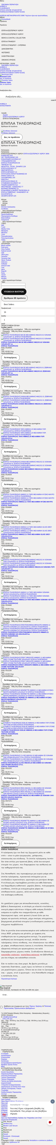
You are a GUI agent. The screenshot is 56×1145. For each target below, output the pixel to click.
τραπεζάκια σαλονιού (30, 955)
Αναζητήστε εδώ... (6, 90)
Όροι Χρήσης (6, 1099)
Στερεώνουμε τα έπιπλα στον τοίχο (13, 1087)
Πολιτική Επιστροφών (9, 1076)
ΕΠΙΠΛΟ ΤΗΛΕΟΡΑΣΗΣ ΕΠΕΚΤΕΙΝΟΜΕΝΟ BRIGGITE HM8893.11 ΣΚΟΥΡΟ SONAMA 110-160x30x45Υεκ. (25, 633)
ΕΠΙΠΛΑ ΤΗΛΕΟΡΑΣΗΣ (9, 346)
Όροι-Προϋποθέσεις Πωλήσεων (12, 1101)
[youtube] (1, 1048)
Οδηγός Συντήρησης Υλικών (11, 1088)
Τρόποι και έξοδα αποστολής (11, 1081)
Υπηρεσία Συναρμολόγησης (11, 1085)
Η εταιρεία (4, 1054)
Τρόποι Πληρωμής (7, 1079)
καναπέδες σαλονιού (10, 955)
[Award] (4, 1134)
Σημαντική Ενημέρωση (9, 1120)
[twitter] (1, 1043)
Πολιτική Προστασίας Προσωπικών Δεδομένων (27, 1007)
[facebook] (1, 1041)
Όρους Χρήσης (36, 1006)
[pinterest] (1, 1044)
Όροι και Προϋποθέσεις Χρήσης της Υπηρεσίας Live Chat (21, 1118)
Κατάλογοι (5, 1061)
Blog (3, 1066)
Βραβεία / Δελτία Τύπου (9, 1065)
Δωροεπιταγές (6, 1083)
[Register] (55, 1000)
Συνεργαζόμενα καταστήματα (11, 1063)
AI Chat (4, 1094)
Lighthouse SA (14, 1142)
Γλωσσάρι (4, 1090)
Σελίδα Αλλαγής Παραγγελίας (11, 1092)
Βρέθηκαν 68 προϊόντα (15, 298)
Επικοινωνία (5, 1057)
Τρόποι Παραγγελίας (8, 1077)
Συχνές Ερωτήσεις (7, 1072)
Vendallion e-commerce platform (41, 1140)
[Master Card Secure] (9, 1126)
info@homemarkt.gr (10, 1017)
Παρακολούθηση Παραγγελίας (12, 1074)
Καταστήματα (6, 1055)
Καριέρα (4, 1059)
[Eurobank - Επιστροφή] (10, 1136)
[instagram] (1, 1046)
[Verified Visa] (6, 1124)
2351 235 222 (7, 1019)
